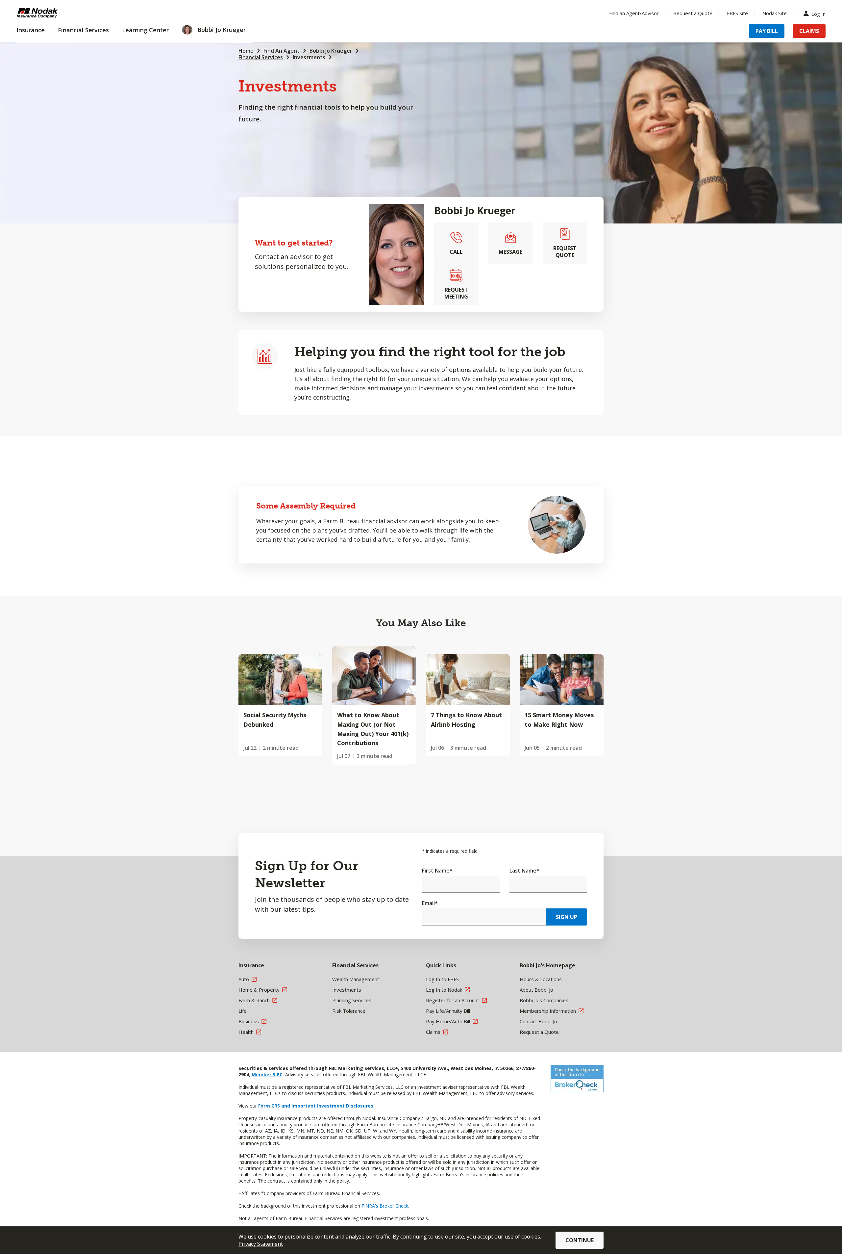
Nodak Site (774, 13)
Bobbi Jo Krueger (331, 50)
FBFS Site (737, 13)
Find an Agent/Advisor (634, 13)
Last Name (524, 870)
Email (430, 903)
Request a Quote (692, 13)
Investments (309, 57)
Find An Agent (281, 50)
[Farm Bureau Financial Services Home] (59, 13)
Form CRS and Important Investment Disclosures (315, 1106)
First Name (437, 870)
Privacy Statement (260, 1243)
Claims (809, 31)
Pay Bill (766, 31)
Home (246, 50)
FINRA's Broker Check (384, 1206)
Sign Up (566, 917)
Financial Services (260, 57)
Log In (818, 13)
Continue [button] (579, 1240)
